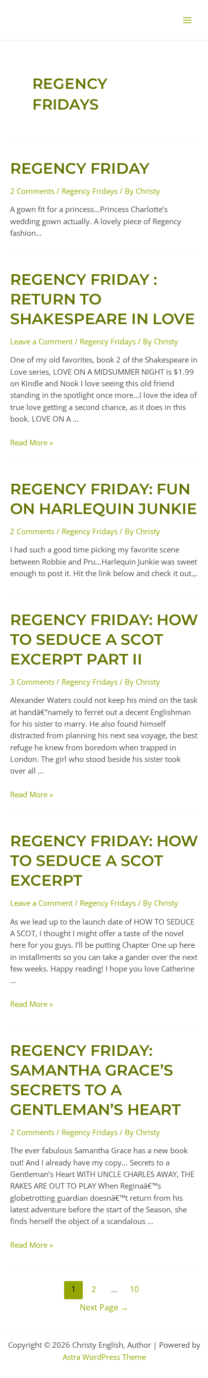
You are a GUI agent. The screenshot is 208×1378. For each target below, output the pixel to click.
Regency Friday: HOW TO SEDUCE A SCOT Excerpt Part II (104, 639)
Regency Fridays (90, 191)
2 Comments (32, 191)
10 (134, 1289)
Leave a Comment (41, 341)
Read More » (31, 442)
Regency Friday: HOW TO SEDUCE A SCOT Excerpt (104, 861)
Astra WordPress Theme (104, 1357)
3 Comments (32, 682)
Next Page (104, 1307)
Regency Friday (79, 168)
